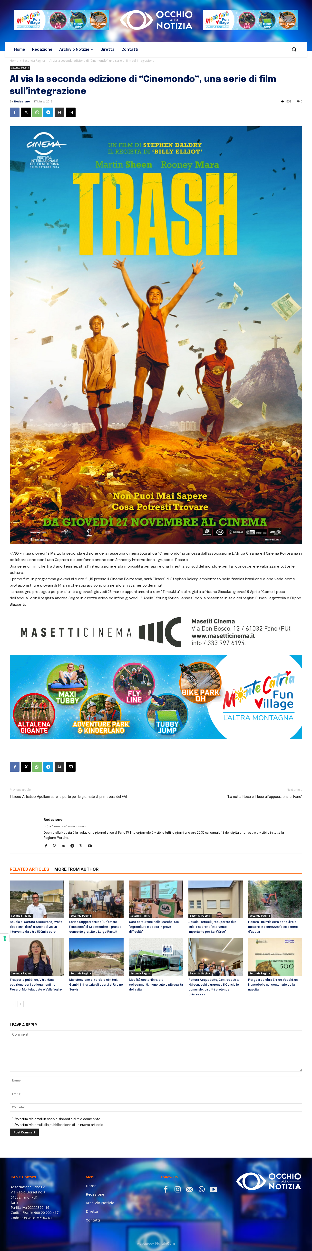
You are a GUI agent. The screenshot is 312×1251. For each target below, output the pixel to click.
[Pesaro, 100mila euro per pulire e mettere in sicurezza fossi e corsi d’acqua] (275, 899)
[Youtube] (92, 846)
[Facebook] (15, 112)
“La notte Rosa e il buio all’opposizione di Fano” (264, 796)
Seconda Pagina (34, 61)
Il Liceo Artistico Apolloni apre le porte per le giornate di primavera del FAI (68, 796)
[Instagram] (56, 846)
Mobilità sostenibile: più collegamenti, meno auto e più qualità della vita (156, 984)
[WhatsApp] (37, 112)
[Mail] (65, 846)
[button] (294, 49)
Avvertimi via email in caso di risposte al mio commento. (57, 1119)
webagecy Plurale (156, 1243)
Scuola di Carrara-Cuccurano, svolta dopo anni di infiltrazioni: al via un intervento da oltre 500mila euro (36, 926)
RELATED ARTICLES (29, 869)
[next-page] (21, 1004)
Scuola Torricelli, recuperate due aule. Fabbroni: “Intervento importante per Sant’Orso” (212, 926)
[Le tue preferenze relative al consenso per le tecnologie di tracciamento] (4, 938)
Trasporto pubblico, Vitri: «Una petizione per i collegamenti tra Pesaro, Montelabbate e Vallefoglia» (36, 984)
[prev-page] (13, 1004)
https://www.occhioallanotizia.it (65, 826)
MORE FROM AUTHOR (76, 869)
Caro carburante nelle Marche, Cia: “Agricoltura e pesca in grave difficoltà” (154, 926)
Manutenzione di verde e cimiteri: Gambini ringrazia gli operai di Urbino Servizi (96, 984)
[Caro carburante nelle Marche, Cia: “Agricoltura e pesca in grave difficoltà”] (156, 899)
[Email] (71, 112)
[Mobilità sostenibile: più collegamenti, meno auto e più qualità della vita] (156, 957)
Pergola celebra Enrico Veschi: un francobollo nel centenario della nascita (273, 984)
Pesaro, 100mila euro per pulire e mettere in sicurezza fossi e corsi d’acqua (273, 926)
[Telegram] (48, 112)
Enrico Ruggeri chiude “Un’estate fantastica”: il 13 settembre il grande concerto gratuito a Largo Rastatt (95, 926)
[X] (26, 112)
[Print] (59, 112)
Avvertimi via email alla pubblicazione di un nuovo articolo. (59, 1125)
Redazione (22, 101)
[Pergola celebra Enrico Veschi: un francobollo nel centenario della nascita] (275, 957)
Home (14, 61)
